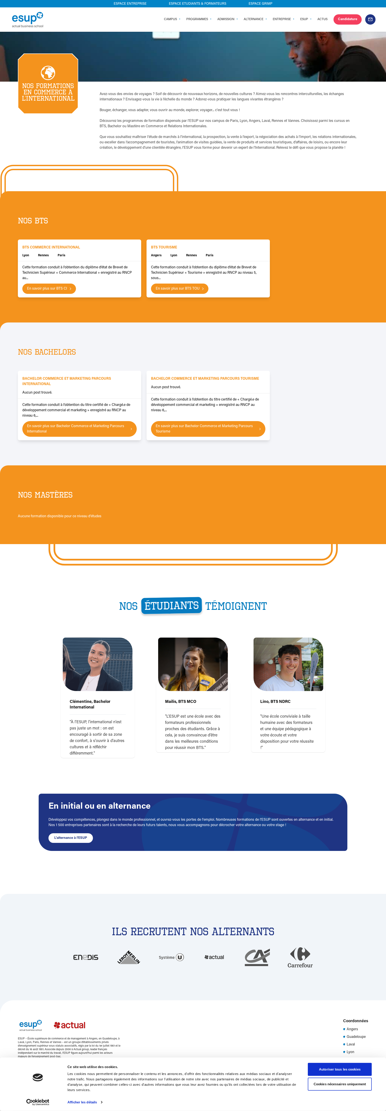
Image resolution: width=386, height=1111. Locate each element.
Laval (351, 1044)
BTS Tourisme (164, 247)
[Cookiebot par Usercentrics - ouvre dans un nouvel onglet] (37, 1102)
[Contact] (370, 19)
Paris (61, 255)
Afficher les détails (82, 1102)
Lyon (25, 255)
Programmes (197, 19)
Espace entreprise (130, 4)
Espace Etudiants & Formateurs (197, 4)
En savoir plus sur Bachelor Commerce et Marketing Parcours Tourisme (204, 428)
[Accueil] (27, 19)
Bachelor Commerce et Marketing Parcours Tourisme (205, 379)
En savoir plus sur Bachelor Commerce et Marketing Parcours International (75, 428)
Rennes (43, 255)
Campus (170, 19)
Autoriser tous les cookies (340, 1069)
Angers (156, 255)
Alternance (253, 19)
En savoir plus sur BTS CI (47, 288)
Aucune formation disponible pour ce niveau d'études (59, 516)
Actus (322, 19)
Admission (225, 19)
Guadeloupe (356, 1037)
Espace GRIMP (260, 4)
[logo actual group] (70, 1025)
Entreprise (282, 19)
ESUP (304, 19)
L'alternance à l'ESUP (70, 838)
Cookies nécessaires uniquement (340, 1084)
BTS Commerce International (51, 247)
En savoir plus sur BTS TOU (177, 288)
